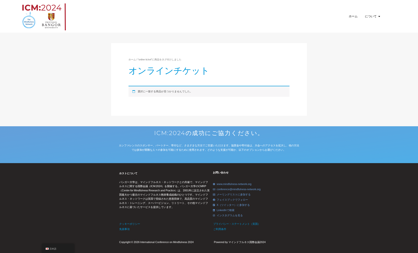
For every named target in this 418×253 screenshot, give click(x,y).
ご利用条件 (219, 229)
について (371, 16)
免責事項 (124, 229)
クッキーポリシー (129, 223)
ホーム (353, 16)
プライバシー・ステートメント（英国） (236, 223)
